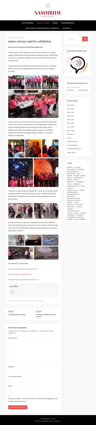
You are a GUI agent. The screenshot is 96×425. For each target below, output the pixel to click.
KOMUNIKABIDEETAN (74, 149)
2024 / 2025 (70, 127)
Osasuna (40, 300)
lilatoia (69, 202)
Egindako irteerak (43, 23)
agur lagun (70, 134)
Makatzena (79, 205)
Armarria (81, 169)
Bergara (76, 175)
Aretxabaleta (71, 169)
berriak (55, 23)
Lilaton (76, 202)
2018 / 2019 (70, 105)
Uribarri (69, 219)
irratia (82, 190)
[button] (71, 90)
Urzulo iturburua (80, 219)
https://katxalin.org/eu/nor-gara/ (19, 274)
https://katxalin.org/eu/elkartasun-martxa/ (23, 269)
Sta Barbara (71, 217)
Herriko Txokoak (72, 190)
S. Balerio (83, 213)
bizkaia (69, 178)
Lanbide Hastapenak (73, 198)
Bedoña (69, 175)
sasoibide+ (79, 215)
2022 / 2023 (70, 119)
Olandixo (70, 209)
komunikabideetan (73, 194)
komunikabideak (72, 192)
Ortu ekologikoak (73, 211)
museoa (79, 207)
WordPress (58, 421)
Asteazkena (71, 173)
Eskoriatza (70, 182)
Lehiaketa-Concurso (74, 200)
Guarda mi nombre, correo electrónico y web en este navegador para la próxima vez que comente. (33, 400)
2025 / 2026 (70, 130)
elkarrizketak (77, 178)
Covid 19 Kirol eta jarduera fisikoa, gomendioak (42, 28)
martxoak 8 (71, 207)
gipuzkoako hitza (73, 186)
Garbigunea (77, 184)
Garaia (69, 184)
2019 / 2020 (70, 109)
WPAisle (46, 421)
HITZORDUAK (66, 28)
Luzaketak (70, 205)
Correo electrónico (15, 376)
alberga (69, 167)
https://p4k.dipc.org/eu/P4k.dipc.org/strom (23, 280)
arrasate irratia (72, 171)
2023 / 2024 (17, 300)
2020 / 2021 (70, 112)
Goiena (83, 186)
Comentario (13, 338)
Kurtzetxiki (71, 196)
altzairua (77, 167)
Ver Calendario (82, 90)
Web (10, 386)
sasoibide (20, 37)
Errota (76, 180)
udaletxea (80, 217)
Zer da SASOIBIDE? (28, 23)
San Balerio (71, 215)
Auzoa (78, 173)
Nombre (11, 367)
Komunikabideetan (67, 23)
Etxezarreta (80, 182)
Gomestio (70, 188)
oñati (76, 213)
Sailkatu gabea (71, 152)
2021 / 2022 (70, 116)
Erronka (70, 180)
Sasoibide (48, 12)
